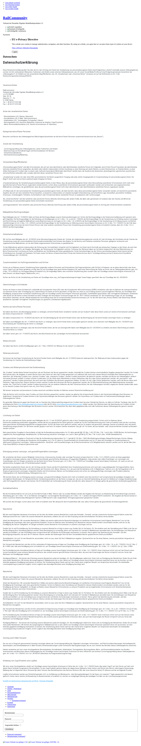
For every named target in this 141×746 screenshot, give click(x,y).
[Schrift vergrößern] (14, 27)
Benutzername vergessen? (16, 736)
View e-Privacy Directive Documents (25, 48)
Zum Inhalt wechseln (12, 3)
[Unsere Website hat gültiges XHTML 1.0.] (44, 742)
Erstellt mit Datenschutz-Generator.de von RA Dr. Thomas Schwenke (28, 681)
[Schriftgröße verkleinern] (16, 31)
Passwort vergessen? (14, 734)
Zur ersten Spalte (11, 7)
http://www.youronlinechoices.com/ (70, 404)
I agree (15, 52)
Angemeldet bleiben (12, 725)
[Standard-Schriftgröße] (15, 29)
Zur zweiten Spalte (11, 9)
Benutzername (10, 713)
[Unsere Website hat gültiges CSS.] (16, 742)
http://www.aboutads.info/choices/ (31, 404)
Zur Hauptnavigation (12, 5)
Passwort (8, 719)
